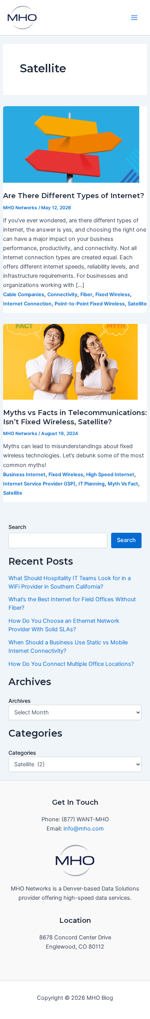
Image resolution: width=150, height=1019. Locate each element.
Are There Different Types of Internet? (73, 195)
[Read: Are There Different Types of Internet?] (71, 143)
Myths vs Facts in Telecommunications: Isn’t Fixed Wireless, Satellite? (75, 417)
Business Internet (24, 474)
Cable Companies (23, 294)
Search (17, 527)
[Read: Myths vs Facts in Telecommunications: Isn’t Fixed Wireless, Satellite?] (70, 361)
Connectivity (62, 294)
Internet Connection (27, 304)
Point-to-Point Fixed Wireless (90, 304)
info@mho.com (83, 828)
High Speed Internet (110, 474)
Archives (19, 700)
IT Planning (91, 484)
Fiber (86, 294)
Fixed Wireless (112, 294)
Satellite (137, 304)
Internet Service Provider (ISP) (39, 484)
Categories (22, 752)
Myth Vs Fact (123, 484)
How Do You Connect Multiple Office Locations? (71, 663)
